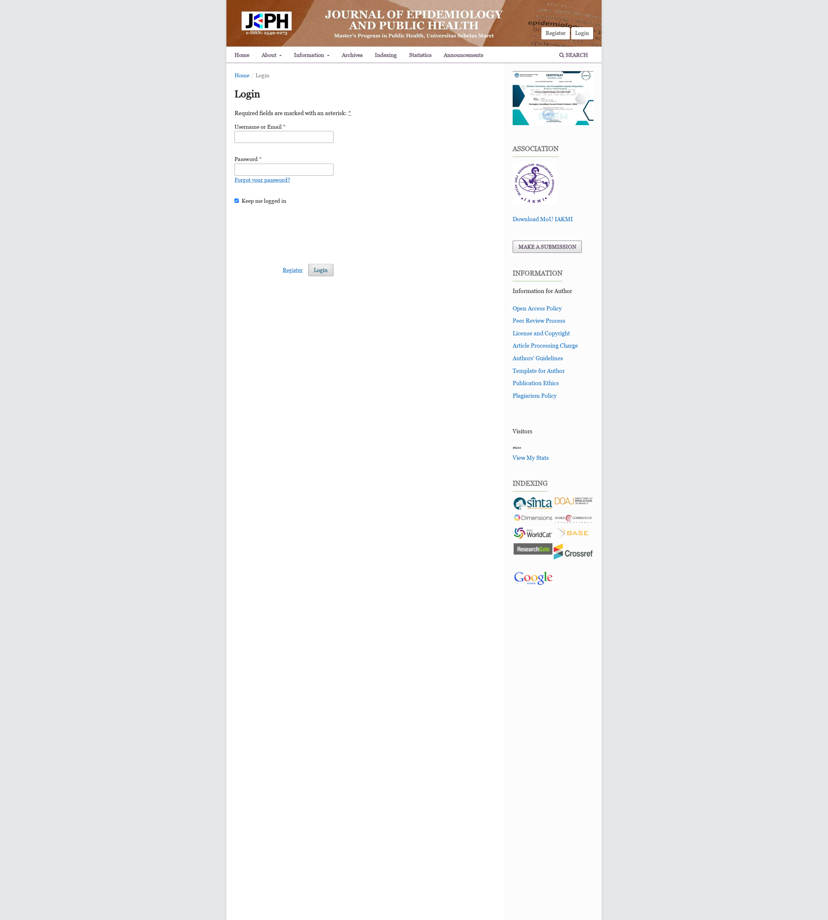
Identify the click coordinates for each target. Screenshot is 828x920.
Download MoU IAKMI (543, 219)
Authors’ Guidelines (538, 358)
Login (582, 33)
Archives (352, 55)
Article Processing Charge (545, 345)
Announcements (463, 55)
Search (576, 55)
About (270, 55)
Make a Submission (547, 247)
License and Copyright (541, 333)
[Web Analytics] (517, 447)
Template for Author (539, 370)
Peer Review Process (539, 320)
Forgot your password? (262, 180)
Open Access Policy (537, 308)
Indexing (386, 55)
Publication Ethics (536, 383)
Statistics (420, 55)
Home (241, 55)
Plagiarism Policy (535, 395)
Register (556, 33)
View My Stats (531, 457)
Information (309, 55)
